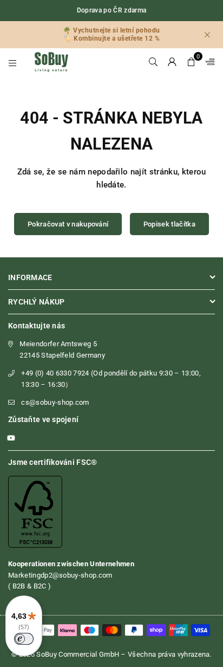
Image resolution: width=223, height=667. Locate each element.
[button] (191, 62)
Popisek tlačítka (169, 224)
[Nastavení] (208, 62)
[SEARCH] (153, 62)
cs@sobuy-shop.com (55, 402)
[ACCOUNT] (172, 62)
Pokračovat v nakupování (68, 224)
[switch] (24, 639)
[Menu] (12, 62)
